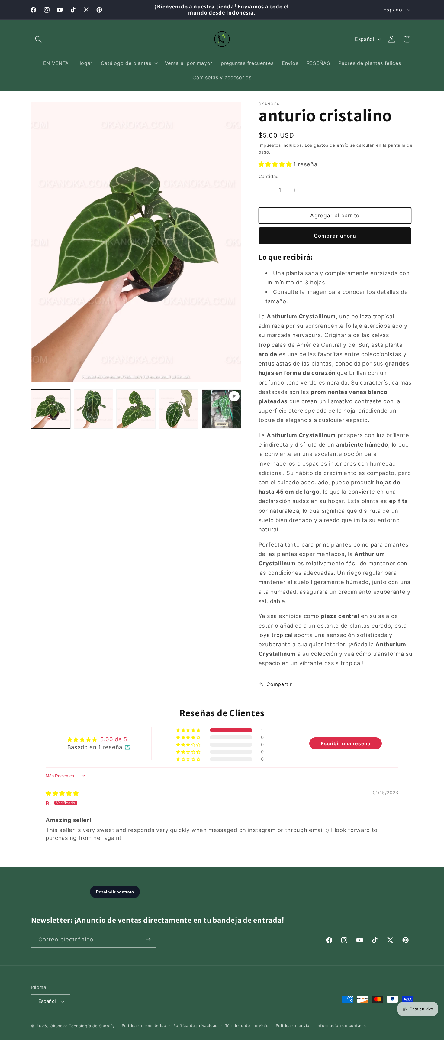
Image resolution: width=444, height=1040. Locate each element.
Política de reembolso (144, 1025)
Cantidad (269, 176)
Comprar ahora (335, 235)
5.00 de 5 (113, 739)
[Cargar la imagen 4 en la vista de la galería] (178, 409)
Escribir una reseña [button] (346, 743)
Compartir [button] (279, 684)
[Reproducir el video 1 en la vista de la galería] (221, 409)
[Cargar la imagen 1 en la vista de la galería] (50, 409)
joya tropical (276, 634)
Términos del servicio (247, 1025)
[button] (39, 39)
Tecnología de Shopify (91, 1026)
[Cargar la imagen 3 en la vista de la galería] (136, 409)
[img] (62, 793)
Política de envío (293, 1025)
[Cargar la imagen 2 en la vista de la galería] (93, 409)
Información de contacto (342, 1025)
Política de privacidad (195, 1025)
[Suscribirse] (148, 940)
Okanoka (59, 1026)
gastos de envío (331, 145)
